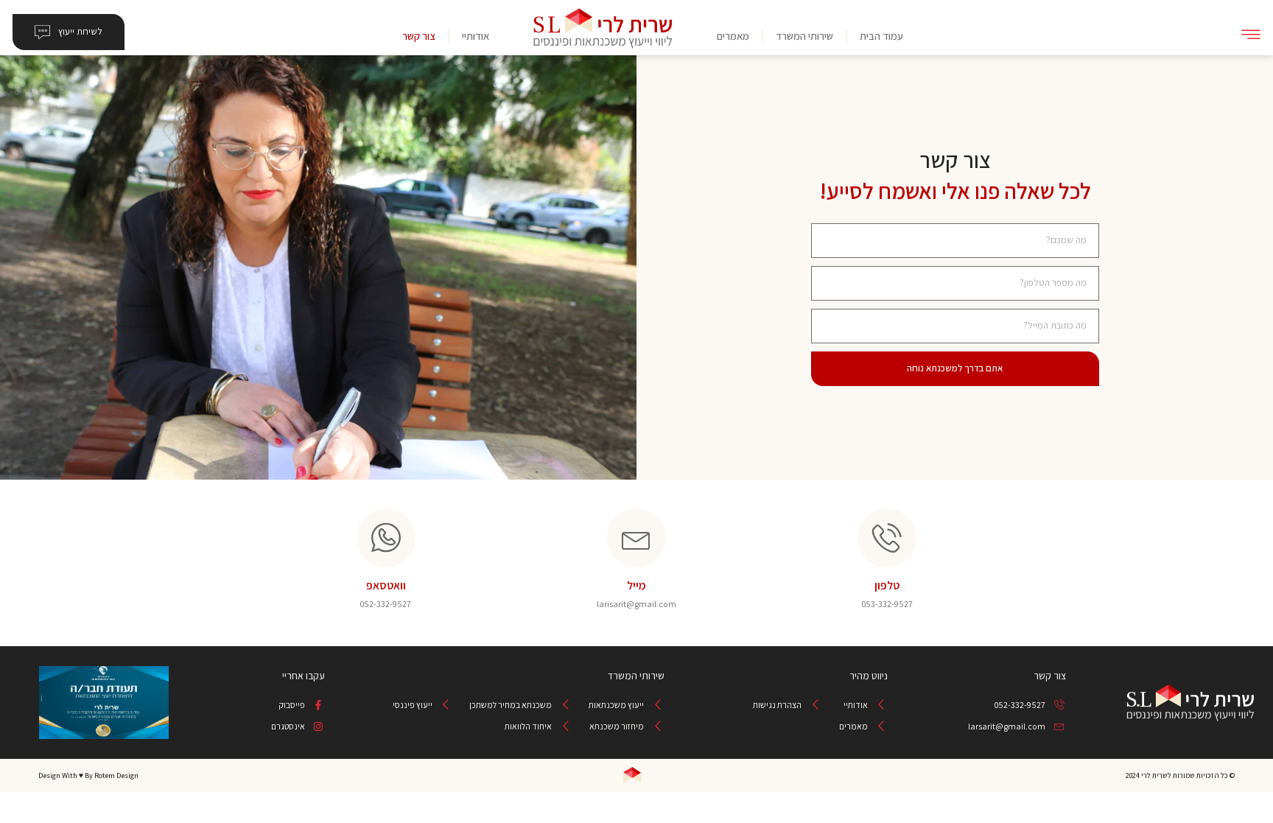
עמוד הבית (881, 36)
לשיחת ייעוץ (80, 31)
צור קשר (418, 36)
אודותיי (475, 36)
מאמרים (733, 36)
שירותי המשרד (804, 36)
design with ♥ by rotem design (88, 775)
